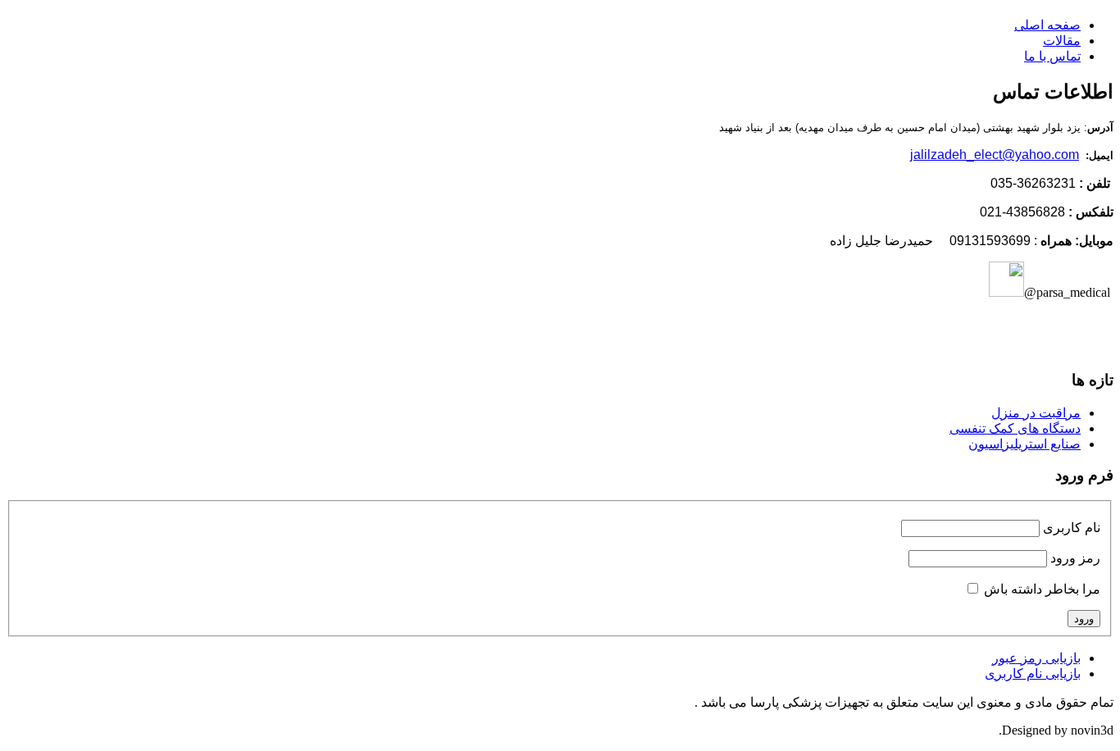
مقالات (1062, 41)
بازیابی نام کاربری (1033, 673)
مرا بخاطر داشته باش (1042, 589)
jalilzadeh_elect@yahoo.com (994, 155)
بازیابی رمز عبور (1036, 658)
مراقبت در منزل (1036, 413)
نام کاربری (1071, 528)
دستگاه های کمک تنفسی (1015, 428)
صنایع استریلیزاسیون (1024, 444)
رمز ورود (1075, 558)
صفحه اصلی (1047, 25)
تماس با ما (1052, 56)
